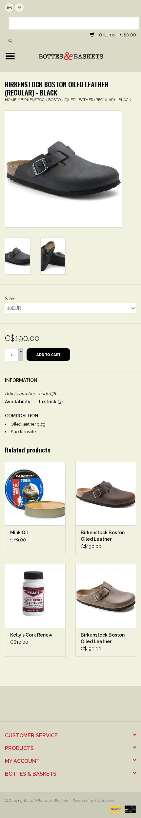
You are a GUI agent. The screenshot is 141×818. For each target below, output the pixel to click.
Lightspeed (105, 800)
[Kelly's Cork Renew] (35, 596)
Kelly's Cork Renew (31, 635)
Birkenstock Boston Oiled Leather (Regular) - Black (76, 99)
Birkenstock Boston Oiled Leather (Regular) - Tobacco (103, 638)
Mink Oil (19, 532)
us (9, 7)
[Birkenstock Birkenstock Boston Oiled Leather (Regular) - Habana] (105, 494)
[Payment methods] (115, 809)
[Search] (10, 41)
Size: (10, 298)
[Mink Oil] (35, 494)
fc (19, 7)
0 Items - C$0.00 (117, 34)
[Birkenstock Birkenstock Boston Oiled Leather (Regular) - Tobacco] (105, 596)
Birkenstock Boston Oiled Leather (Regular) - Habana (103, 536)
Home (10, 99)
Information (21, 380)
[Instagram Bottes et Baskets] (76, 706)
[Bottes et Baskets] (80, 55)
